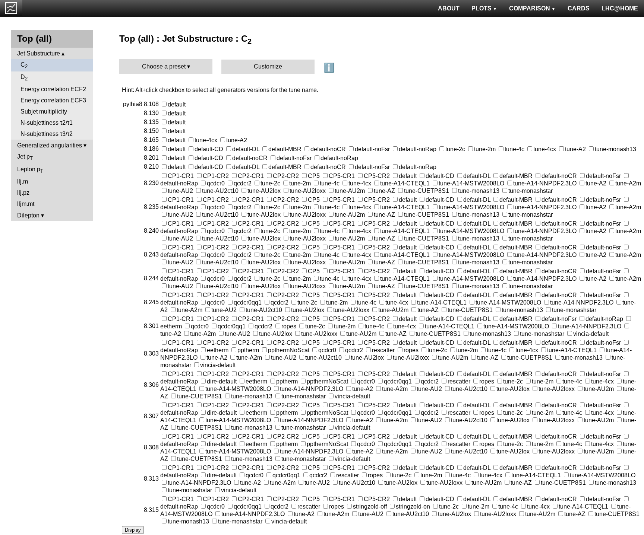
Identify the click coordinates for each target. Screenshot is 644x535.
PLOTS (481, 8)
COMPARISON (529, 8)
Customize (268, 66)
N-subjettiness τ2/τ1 (46, 123)
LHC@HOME (620, 8)
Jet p (25, 157)
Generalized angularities (49, 145)
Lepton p (30, 170)
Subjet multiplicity (43, 111)
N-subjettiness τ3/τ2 (46, 134)
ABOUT (449, 8)
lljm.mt (25, 204)
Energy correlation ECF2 (53, 89)
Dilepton (28, 215)
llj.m (22, 181)
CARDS (579, 8)
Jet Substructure (38, 53)
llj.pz (23, 193)
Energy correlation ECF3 (53, 100)
